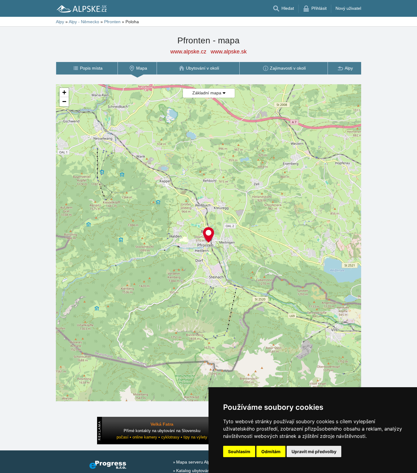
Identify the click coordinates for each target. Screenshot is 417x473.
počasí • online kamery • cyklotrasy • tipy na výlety (162, 437)
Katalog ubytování (193, 470)
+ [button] (64, 92)
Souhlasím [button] (239, 451)
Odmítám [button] (271, 451)
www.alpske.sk (229, 52)
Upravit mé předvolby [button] (314, 451)
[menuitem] (87, 68)
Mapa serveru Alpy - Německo (205, 462)
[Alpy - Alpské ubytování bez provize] (81, 8)
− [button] (64, 101)
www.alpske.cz (188, 52)
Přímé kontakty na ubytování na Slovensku (162, 430)
